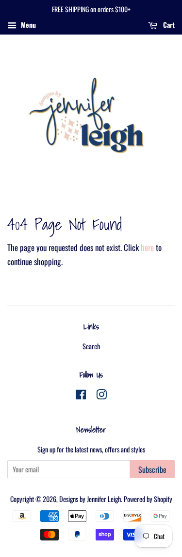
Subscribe (152, 469)
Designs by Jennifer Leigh (90, 499)
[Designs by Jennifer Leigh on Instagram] (101, 396)
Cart (168, 24)
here (147, 247)
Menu (27, 24)
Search (91, 346)
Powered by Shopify (148, 499)
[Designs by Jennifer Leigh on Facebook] (80, 396)
